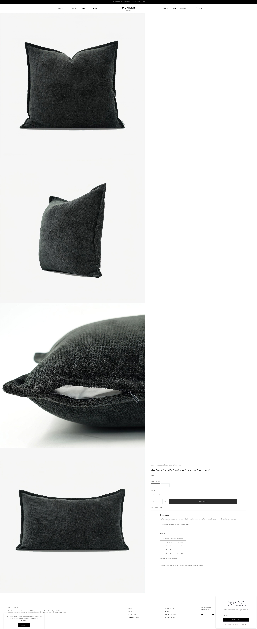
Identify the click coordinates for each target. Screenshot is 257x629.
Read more (24, 620)
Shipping (167, 611)
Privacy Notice (170, 617)
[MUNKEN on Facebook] (202, 615)
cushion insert (185, 524)
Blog (130, 611)
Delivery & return (156, 507)
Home (152, 465)
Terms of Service (170, 614)
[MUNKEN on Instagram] (207, 615)
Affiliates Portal (134, 620)
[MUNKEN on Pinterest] (213, 615)
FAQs (130, 608)
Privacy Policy (244, 624)
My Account (132, 614)
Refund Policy (169, 608)
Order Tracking (133, 617)
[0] (199, 8)
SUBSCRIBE (236, 619)
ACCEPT (24, 625)
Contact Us (168, 620)
